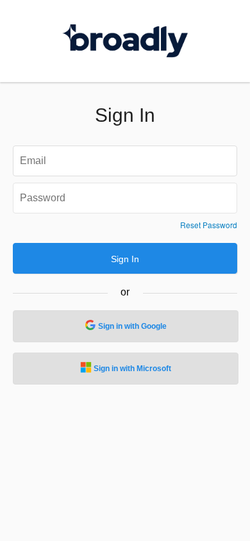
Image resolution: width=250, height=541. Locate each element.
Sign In (125, 259)
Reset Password (208, 225)
